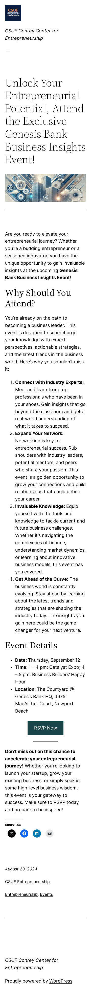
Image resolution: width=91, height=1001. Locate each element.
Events (46, 894)
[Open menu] (8, 51)
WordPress (60, 981)
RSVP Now (45, 728)
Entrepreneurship (21, 894)
